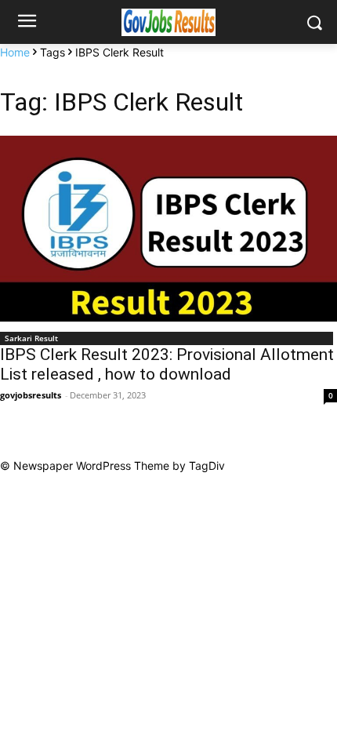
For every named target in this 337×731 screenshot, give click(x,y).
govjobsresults (30, 395)
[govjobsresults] (168, 22)
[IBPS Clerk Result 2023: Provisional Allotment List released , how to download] (168, 229)
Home (15, 52)
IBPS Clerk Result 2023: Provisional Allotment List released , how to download (167, 364)
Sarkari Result (31, 338)
